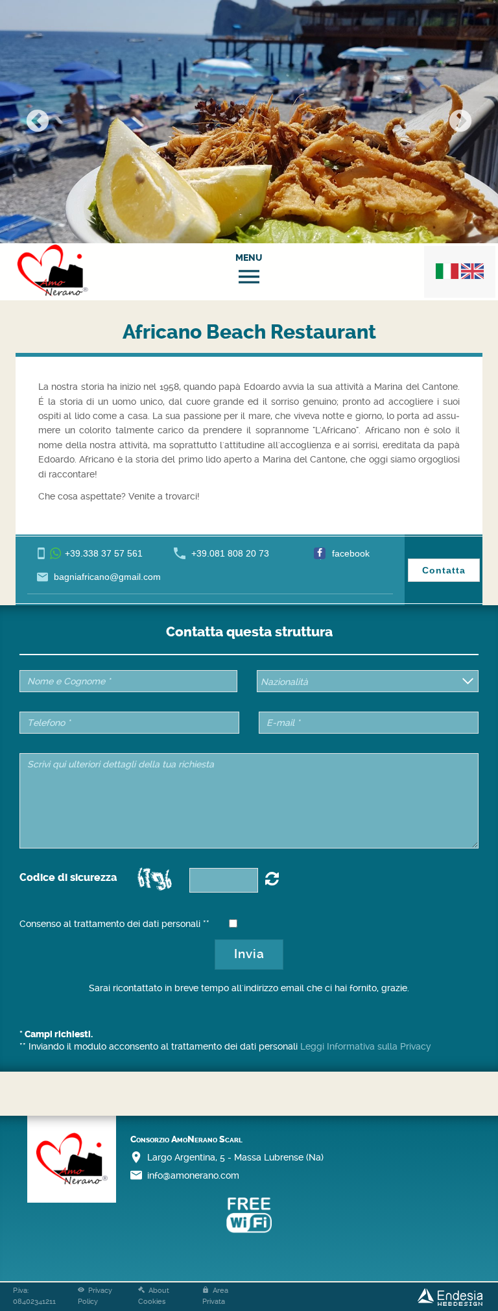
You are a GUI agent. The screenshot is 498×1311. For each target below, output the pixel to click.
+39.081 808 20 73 (230, 553)
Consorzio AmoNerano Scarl (186, 1139)
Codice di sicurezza (68, 878)
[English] (472, 270)
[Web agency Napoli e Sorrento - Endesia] (450, 1296)
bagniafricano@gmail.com (107, 576)
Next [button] (460, 122)
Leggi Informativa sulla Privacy (365, 1046)
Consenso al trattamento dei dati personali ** (114, 924)
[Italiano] (447, 270)
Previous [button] (38, 122)
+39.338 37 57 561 (104, 553)
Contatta (444, 570)
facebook (351, 553)
